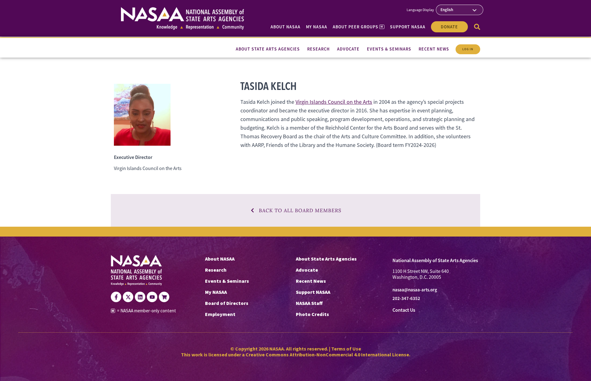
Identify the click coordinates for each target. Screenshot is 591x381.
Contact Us (403, 310)
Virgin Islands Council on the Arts (334, 102)
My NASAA (316, 27)
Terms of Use (346, 349)
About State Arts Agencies (326, 259)
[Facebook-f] (116, 297)
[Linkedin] (140, 297)
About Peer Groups (358, 27)
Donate (449, 27)
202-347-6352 (406, 298)
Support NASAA (407, 27)
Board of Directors (226, 303)
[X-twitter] (128, 297)
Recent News (311, 281)
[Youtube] (152, 297)
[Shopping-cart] (164, 297)
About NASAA (285, 27)
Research (216, 270)
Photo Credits (312, 314)
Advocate (307, 270)
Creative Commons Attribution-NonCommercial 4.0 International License (327, 354)
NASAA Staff (309, 303)
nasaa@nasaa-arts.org (414, 290)
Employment (220, 314)
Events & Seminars (227, 281)
